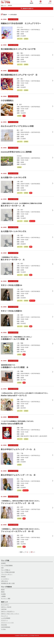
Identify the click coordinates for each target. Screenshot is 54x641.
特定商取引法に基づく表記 (8, 583)
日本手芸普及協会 (5, 627)
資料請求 (3, 576)
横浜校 (2, 592)
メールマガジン (5, 579)
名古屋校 (3, 594)
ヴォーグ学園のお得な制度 (8, 572)
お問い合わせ (4, 581)
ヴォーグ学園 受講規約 (7, 565)
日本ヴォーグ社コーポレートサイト (10, 613)
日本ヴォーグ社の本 (6, 607)
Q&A (2, 567)
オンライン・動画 (5, 598)
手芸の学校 (4, 625)
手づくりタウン (5, 605)
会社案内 (3, 563)
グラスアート (4, 620)
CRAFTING (3, 609)
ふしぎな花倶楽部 (5, 618)
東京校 (2, 589)
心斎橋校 (3, 596)
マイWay (3, 629)
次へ (32, 552)
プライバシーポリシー (6, 574)
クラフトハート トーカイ (7, 622)
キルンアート (4, 616)
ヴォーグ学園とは (5, 570)
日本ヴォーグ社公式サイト (8, 611)
